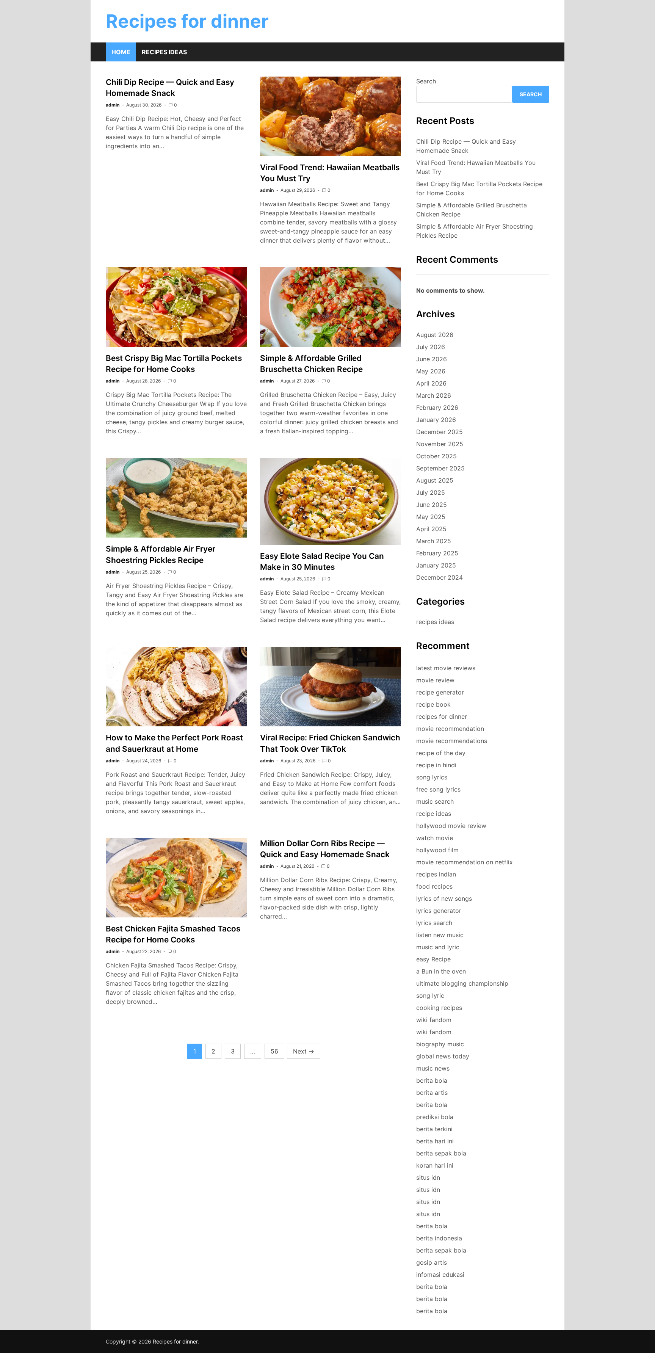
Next (303, 1051)
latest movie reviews (445, 668)
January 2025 (436, 565)
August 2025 (434, 480)
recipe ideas (433, 813)
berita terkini (434, 1129)
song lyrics (431, 777)
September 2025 (440, 468)
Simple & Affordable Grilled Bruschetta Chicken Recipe (471, 209)
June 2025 (431, 504)
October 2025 (436, 456)
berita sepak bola (441, 1153)
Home (120, 52)
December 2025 (439, 432)
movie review (435, 680)
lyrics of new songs (444, 898)
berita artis (432, 1092)
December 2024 (439, 577)
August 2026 (434, 335)
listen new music (440, 935)
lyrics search (434, 923)
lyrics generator (438, 910)
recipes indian (436, 874)
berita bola (431, 1080)
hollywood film (437, 850)
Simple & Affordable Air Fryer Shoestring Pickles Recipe (474, 231)
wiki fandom (433, 1020)
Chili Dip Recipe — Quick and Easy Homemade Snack (466, 146)
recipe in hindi (436, 765)
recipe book (433, 704)
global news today (442, 1056)
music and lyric (437, 947)
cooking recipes (439, 1007)
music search (435, 801)
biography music (440, 1044)
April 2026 (431, 383)
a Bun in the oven (441, 971)
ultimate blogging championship (462, 983)
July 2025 (430, 492)
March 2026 (433, 395)
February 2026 (437, 407)
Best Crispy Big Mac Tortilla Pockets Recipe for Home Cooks (479, 188)
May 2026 (430, 371)
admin (112, 105)
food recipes (434, 886)
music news (433, 1068)
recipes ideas (435, 622)
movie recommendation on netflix (464, 862)
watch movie (434, 838)
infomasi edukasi (440, 1274)
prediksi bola (434, 1117)
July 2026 (430, 347)
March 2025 (433, 541)
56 (274, 1051)
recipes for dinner (441, 716)
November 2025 (439, 444)
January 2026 (436, 419)
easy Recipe (433, 959)
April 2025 (431, 529)
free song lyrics (438, 789)
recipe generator (440, 692)
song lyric (430, 995)
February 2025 (437, 553)
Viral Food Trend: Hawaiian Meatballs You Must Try (476, 167)
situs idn (428, 1177)
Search (426, 81)
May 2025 (430, 517)
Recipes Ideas (164, 52)
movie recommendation (450, 728)
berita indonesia (439, 1238)
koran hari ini (434, 1165)
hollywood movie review (451, 825)
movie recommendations (451, 741)
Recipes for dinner (187, 21)
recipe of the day (440, 753)
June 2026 (431, 359)
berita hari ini (435, 1141)
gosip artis (431, 1262)
